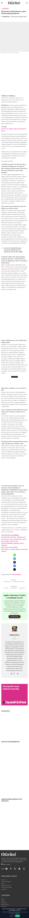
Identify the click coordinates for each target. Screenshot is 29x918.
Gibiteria (3, 532)
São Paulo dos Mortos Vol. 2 (20, 113)
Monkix (17, 530)
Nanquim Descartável (11, 267)
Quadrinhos (22, 588)
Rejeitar (11, 915)
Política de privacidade (6, 887)
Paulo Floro (6, 16)
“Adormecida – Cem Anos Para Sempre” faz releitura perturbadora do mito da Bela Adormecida (19, 760)
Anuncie (3, 883)
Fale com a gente (16, 574)
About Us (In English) (6, 881)
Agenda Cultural (5, 904)
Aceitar (17, 915)
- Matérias (5, 8)
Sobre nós (3, 879)
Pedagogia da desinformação (8, 734)
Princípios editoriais (6, 885)
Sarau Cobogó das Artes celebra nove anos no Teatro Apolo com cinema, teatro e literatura (18, 382)
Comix (13, 530)
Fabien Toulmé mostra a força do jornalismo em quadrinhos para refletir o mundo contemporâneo (19, 747)
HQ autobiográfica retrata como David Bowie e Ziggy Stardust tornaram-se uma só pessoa (19, 753)
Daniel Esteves (7, 581)
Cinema (3, 900)
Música (3, 899)
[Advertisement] (14, 779)
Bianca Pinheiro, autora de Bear (9, 541)
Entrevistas (14, 588)
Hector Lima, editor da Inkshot (9, 547)
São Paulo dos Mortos (18, 581)
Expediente (3, 889)
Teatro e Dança (14, 378)
